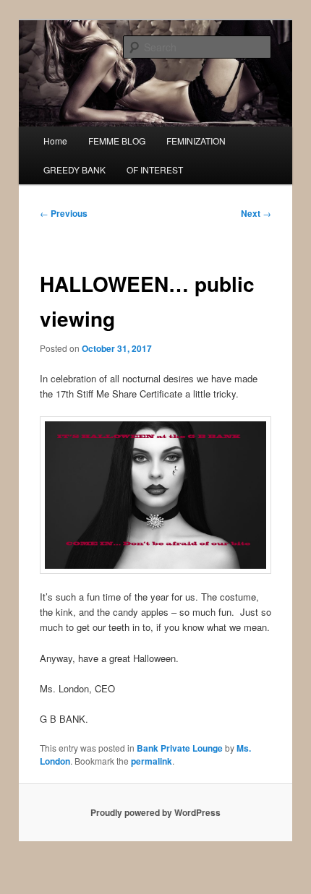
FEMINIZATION (196, 140)
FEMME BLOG (116, 140)
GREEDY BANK (74, 169)
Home (55, 140)
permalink (151, 761)
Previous (64, 213)
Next (256, 213)
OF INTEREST (155, 169)
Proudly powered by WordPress (155, 812)
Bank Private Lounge (180, 748)
